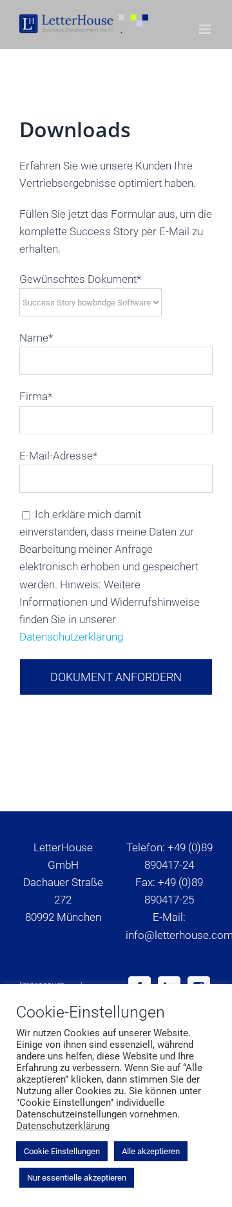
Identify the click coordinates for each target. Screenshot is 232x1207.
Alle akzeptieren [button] (151, 1151)
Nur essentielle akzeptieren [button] (76, 1178)
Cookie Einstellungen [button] (62, 1151)
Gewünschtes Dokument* (80, 279)
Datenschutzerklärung (71, 636)
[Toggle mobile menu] (206, 29)
